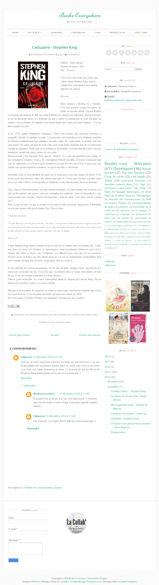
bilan (107, 191)
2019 (107, 356)
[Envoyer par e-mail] (9, 306)
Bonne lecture (49, 315)
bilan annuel (110, 233)
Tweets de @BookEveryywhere (121, 149)
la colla (137, 233)
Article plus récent (19, 335)
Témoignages (143, 195)
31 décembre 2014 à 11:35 (47, 357)
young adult (122, 221)
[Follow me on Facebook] (108, 53)
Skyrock (110, 265)
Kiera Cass (110, 217)
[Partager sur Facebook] (18, 306)
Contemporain (132, 199)
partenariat (141, 217)
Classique (125, 214)
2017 (107, 361)
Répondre (26, 378)
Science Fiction (47, 322)
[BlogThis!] (12, 306)
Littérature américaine (84, 315)
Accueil (54, 335)
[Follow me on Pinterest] (128, 53)
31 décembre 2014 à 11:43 (60, 416)
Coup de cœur (114, 176)
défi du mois (125, 233)
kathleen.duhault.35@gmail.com (122, 100)
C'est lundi (140, 32)
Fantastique (139, 206)
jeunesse (113, 199)
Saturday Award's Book (118, 184)
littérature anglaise (125, 236)
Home (15, 32)
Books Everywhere (80, 15)
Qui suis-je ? (34, 32)
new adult (142, 240)
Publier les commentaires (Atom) (43, 487)
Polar (143, 188)
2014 (107, 377)
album (144, 229)
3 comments (73, 54)
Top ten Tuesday (133, 172)
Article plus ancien (89, 335)
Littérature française (133, 180)
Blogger (103, 578)
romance (123, 206)
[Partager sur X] (15, 306)
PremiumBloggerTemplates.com (86, 581)
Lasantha (64, 581)
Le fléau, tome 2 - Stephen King (128, 391)
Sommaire (56, 32)
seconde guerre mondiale (116, 244)
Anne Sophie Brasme (141, 222)
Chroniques (78, 32)
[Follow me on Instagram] (140, 53)
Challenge (109, 214)
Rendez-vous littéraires (127, 163)
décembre (112, 381)
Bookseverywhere (44, 54)
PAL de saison (130, 229)
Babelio (110, 261)
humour (125, 217)
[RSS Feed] (147, 53)
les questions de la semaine (131, 210)
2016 (107, 366)
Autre (108, 180)
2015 (107, 372)
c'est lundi (138, 176)
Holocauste (141, 214)
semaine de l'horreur (141, 244)
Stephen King (63, 322)
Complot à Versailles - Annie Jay (129, 413)
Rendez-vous (117, 32)
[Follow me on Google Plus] (121, 53)
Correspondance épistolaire (120, 225)
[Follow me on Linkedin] (134, 53)
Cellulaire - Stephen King (54, 47)
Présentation (118, 432)
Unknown (26, 357)
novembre (113, 386)
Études (111, 248)
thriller (108, 221)
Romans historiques (127, 191)
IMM (148, 199)
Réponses (30, 385)
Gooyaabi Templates (127, 581)
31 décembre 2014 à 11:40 (74, 393)
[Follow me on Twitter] (115, 53)
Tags (97, 32)
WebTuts (36, 581)
